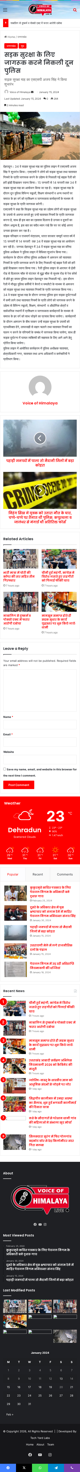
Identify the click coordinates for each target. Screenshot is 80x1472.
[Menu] (5, 11)
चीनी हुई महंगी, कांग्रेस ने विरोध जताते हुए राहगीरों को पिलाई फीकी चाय (58, 577)
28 (71, 1395)
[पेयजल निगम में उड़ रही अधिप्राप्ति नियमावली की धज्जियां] (15, 969)
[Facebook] (35, 1224)
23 (19, 1395)
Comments (65, 874)
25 (40, 1395)
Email (8, 734)
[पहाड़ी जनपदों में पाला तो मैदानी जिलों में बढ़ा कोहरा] (15, 932)
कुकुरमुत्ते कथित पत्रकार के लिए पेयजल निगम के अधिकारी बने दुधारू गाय (50, 892)
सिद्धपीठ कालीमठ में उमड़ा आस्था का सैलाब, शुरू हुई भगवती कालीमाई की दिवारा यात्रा (52, 1102)
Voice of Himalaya (20, 92)
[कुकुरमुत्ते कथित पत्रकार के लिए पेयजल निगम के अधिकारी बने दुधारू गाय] (15, 893)
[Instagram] (44, 1224)
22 (8, 1395)
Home (11, 36)
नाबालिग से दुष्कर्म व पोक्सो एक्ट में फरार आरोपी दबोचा (36, 23)
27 (61, 1395)
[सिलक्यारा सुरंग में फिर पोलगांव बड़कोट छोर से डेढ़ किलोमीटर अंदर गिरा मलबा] (14, 1142)
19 (50, 1387)
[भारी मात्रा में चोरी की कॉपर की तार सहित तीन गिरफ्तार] (20, 559)
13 (61, 1378)
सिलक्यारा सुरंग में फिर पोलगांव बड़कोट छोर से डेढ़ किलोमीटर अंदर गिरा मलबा (51, 1140)
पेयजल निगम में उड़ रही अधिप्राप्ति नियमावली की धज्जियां (52, 966)
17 (29, 1387)
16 (18, 1387)
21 (71, 1387)
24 (29, 1395)
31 (29, 1404)
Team (50, 1444)
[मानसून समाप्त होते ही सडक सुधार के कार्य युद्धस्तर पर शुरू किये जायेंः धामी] (59, 602)
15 (8, 1387)
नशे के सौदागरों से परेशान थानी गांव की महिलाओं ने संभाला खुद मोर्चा (52, 1120)
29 (8, 1404)
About (40, 1444)
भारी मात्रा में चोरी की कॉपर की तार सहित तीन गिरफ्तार (19, 577)
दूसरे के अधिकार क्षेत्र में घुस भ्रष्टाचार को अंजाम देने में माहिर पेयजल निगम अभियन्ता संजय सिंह (53, 911)
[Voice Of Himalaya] (40, 9)
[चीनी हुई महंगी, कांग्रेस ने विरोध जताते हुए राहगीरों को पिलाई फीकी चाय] (59, 559)
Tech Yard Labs (40, 1437)
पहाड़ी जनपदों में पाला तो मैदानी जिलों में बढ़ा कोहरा (51, 929)
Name (8, 717)
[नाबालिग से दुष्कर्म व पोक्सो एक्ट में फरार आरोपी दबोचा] (20, 602)
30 (19, 1404)
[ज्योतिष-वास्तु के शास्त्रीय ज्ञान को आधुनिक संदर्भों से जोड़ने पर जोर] (14, 1086)
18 (40, 1387)
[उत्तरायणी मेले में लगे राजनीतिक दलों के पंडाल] (15, 951)
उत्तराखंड (21, 36)
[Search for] (75, 11)
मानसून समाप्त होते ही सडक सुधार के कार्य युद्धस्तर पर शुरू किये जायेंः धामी (59, 621)
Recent (38, 874)
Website (8, 751)
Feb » (9, 1414)
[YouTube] (40, 1224)
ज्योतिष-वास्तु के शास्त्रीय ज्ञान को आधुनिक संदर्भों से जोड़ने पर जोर (51, 1082)
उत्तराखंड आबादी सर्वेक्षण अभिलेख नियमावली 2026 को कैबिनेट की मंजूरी (50, 1064)
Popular (12, 874)
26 (50, 1395)
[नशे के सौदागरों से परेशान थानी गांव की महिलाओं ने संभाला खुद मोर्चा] (14, 1124)
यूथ (22, 46)
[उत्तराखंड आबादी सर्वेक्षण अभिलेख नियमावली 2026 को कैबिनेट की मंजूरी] (14, 1066)
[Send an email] (32, 92)
